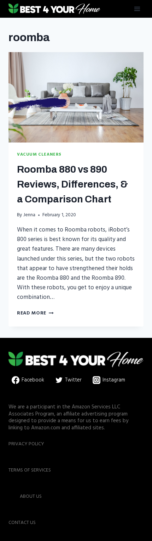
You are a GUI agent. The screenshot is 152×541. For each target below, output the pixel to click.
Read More (35, 313)
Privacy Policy (26, 444)
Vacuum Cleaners (39, 154)
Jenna (29, 215)
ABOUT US (31, 496)
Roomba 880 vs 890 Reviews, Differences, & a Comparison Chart (72, 184)
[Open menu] (137, 8)
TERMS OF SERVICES (29, 470)
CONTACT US (22, 523)
